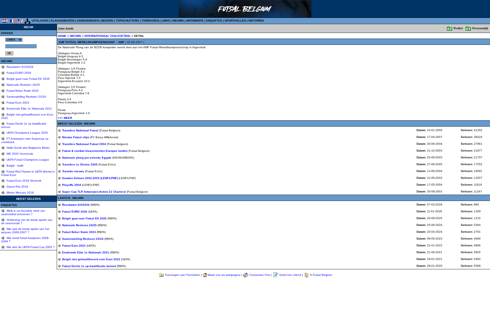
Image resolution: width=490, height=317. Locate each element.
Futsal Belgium (322, 274)
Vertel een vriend (290, 274)
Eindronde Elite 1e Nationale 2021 (29, 108)
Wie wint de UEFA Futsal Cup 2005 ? (30, 247)
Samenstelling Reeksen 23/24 (26, 96)
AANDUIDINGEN (88, 20)
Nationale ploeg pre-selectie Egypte (87, 157)
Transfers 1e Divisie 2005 (80, 164)
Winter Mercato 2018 (20, 192)
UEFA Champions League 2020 (27, 132)
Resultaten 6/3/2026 (19, 66)
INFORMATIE (195, 20)
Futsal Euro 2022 (17, 102)
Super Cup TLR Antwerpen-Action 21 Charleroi (94, 191)
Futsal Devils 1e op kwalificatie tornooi (89, 266)
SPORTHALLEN (235, 20)
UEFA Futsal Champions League (27, 159)
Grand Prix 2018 (17, 186)
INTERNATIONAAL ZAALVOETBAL (108, 35)
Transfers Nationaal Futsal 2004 (84, 144)
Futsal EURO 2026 (18, 72)
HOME (62, 35)
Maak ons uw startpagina (224, 274)
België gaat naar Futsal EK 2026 (28, 78)
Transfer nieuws (73, 171)
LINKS (165, 20)
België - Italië (15, 165)
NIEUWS (178, 20)
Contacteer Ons (259, 274)
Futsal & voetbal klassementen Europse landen (95, 150)
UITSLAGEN (40, 20)
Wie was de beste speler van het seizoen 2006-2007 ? (25, 230)
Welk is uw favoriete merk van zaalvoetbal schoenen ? (23, 212)
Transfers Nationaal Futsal (80, 130)
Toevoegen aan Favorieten (182, 274)
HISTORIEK (256, 20)
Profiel (458, 28)
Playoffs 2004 (72, 184)
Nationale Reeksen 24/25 (23, 84)
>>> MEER (65, 117)
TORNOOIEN (150, 20)
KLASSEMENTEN (62, 20)
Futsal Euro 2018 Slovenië (23, 180)
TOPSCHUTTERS (127, 20)
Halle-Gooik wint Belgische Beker (28, 147)
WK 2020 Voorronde (19, 153)
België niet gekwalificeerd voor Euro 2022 (91, 259)
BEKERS (107, 20)
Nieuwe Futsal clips (76, 137)
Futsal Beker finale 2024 (22, 90)
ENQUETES (214, 20)
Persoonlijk (480, 28)
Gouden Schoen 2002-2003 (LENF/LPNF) (90, 178)
